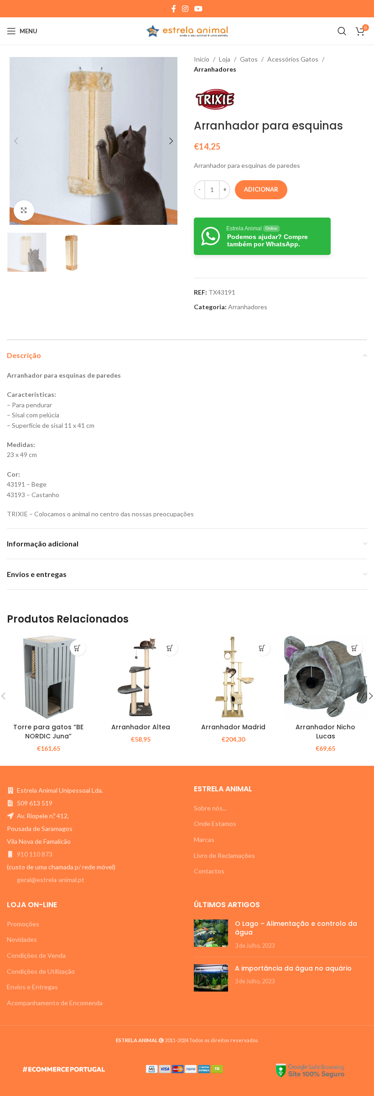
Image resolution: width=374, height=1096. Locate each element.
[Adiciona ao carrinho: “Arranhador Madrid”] (262, 648)
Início (201, 59)
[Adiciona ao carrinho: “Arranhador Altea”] (170, 648)
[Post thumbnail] (211, 934)
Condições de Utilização (41, 971)
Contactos (209, 871)
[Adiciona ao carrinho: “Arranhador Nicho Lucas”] (355, 648)
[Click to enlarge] (24, 210)
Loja (224, 59)
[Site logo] (187, 30)
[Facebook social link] (173, 9)
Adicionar (261, 189)
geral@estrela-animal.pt (50, 879)
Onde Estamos (215, 823)
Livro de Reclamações (224, 855)
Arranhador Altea (140, 727)
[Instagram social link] (185, 9)
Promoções (23, 924)
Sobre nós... (210, 808)
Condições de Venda (36, 955)
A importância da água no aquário (293, 968)
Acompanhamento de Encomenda (55, 1003)
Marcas (204, 839)
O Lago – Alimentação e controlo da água (296, 928)
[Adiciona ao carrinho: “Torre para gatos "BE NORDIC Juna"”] (78, 648)
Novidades (22, 939)
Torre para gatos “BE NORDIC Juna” (48, 731)
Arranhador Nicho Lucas (325, 731)
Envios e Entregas (32, 987)
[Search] (342, 31)
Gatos (249, 59)
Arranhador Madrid (233, 727)
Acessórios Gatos (292, 59)
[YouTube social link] (199, 9)
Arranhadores (215, 69)
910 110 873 (34, 854)
